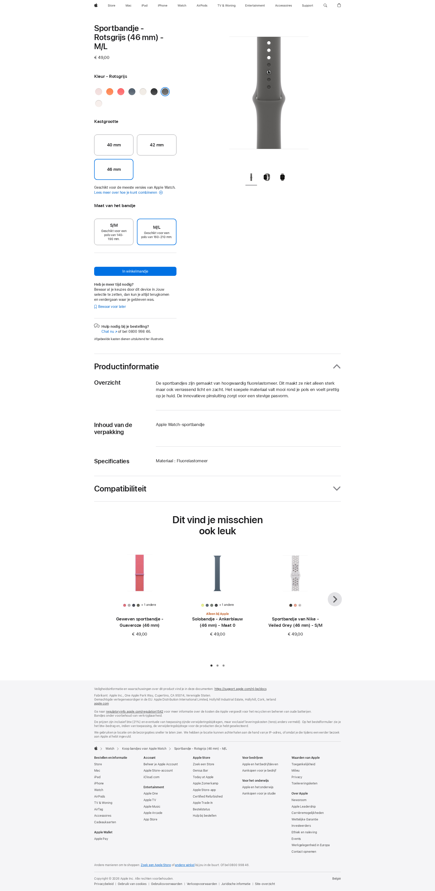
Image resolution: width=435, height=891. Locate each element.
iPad (97, 777)
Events (296, 839)
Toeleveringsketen (304, 783)
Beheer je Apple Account (160, 764)
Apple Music (151, 806)
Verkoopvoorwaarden (202, 884)
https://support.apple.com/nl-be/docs (240, 689)
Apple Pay (101, 839)
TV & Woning (103, 803)
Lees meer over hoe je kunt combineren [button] (126, 192)
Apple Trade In (203, 803)
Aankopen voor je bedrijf (259, 770)
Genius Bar (200, 770)
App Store (150, 819)
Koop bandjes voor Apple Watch (144, 748)
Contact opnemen (304, 851)
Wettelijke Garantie (305, 819)
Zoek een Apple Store (156, 865)
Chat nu (109, 331)
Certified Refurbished (207, 796)
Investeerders (301, 826)
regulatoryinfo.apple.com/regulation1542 (134, 711)
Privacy (297, 777)
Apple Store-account (158, 770)
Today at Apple (203, 777)
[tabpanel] (269, 96)
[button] (325, 5)
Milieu (296, 770)
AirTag (98, 809)
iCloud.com (151, 777)
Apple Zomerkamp (205, 783)
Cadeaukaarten (105, 822)
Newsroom (299, 800)
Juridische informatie (235, 884)
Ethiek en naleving (304, 832)
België (336, 878)
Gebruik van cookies (132, 884)
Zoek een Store (203, 764)
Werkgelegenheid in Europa (311, 845)
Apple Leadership (304, 806)
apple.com (101, 703)
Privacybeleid (103, 884)
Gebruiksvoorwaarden (166, 884)
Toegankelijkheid (303, 764)
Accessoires (102, 815)
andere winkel (184, 865)
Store (98, 764)
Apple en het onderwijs (257, 787)
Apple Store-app (204, 790)
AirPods (99, 796)
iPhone (99, 783)
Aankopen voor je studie (259, 793)
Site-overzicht (265, 884)
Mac (97, 770)
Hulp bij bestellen (204, 815)
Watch (109, 748)
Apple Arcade (152, 813)
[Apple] (96, 748)
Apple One (150, 793)
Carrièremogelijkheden (307, 813)
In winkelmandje (135, 271)
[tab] (251, 178)
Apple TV (149, 800)
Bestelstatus (201, 809)
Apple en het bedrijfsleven (260, 764)
